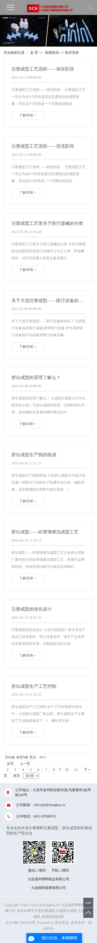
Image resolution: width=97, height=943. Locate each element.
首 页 (34, 53)
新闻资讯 (52, 53)
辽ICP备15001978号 (20, 923)
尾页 (16, 776)
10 (66, 770)
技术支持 (72, 53)
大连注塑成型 (44, 911)
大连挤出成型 (66, 911)
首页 (10, 763)
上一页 (25, 763)
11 (76, 770)
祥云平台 (62, 923)
